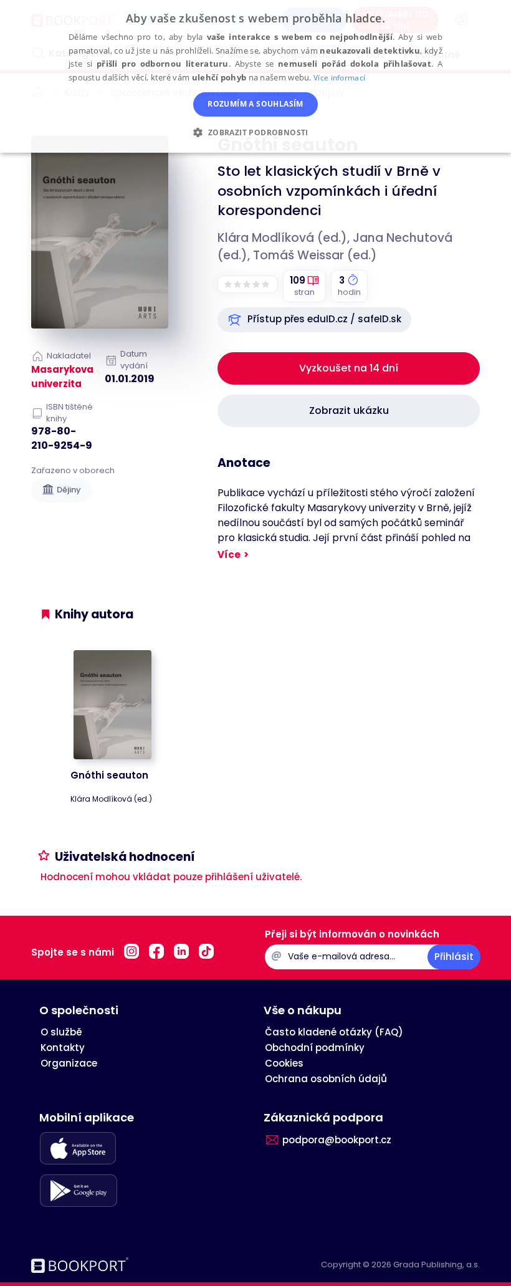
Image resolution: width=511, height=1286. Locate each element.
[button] (314, 319)
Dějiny (69, 490)
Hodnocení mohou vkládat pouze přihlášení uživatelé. (171, 876)
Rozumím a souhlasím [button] (255, 103)
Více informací (339, 77)
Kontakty (63, 1047)
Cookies (284, 1063)
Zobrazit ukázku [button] (349, 410)
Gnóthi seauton (109, 775)
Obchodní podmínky (315, 1047)
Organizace (69, 1063)
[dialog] (255, 76)
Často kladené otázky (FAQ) (334, 1032)
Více (229, 554)
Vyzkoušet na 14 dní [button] (348, 368)
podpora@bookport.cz (336, 1139)
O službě (61, 1032)
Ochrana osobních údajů (326, 1078)
